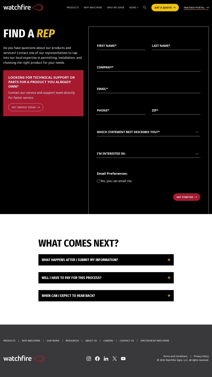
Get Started (185, 197)
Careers (108, 340)
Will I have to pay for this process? (72, 277)
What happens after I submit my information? (80, 260)
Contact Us (127, 340)
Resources (72, 340)
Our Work (53, 340)
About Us (91, 340)
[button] (144, 7)
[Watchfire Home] (35, 358)
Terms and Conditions (175, 356)
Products (9, 340)
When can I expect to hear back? (68, 295)
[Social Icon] (88, 358)
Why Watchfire (31, 340)
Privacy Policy (201, 356)
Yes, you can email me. (116, 181)
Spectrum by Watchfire (154, 340)
